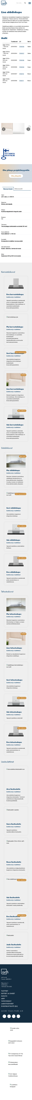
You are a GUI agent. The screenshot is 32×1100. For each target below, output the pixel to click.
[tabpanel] (16, 225)
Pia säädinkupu (13, 470)
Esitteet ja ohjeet (8, 993)
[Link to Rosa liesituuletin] (16, 850)
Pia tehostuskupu (13, 614)
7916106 (21, 46)
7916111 (21, 80)
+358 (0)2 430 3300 (6, 986)
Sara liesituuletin (13, 824)
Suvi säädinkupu (13, 508)
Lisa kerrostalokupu (15, 389)
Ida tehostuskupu (14, 712)
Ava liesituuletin (13, 789)
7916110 (21, 74)
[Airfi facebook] (9, 1016)
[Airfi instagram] (14, 1016)
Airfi (3, 999)
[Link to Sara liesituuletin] (12, 816)
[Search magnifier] (25, 3)
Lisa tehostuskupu (14, 648)
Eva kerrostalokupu (15, 294)
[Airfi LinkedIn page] (4, 1016)
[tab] (8, 188)
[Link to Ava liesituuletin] (15, 778)
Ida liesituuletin (13, 897)
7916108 (21, 60)
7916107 (21, 53)
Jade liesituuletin (13, 944)
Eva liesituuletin (13, 916)
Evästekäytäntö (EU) (9, 1006)
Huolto (4, 996)
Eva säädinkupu (13, 572)
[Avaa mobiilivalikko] (30, 3)
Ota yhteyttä (16, 176)
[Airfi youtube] (18, 1016)
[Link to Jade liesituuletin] (10, 938)
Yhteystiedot (6, 1001)
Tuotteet (4, 991)
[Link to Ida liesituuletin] (14, 887)
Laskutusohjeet (7, 1004)
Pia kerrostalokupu (14, 327)
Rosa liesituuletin (13, 862)
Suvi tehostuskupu (14, 680)
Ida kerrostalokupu (14, 425)
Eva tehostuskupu (14, 742)
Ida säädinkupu (13, 540)
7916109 (21, 67)
